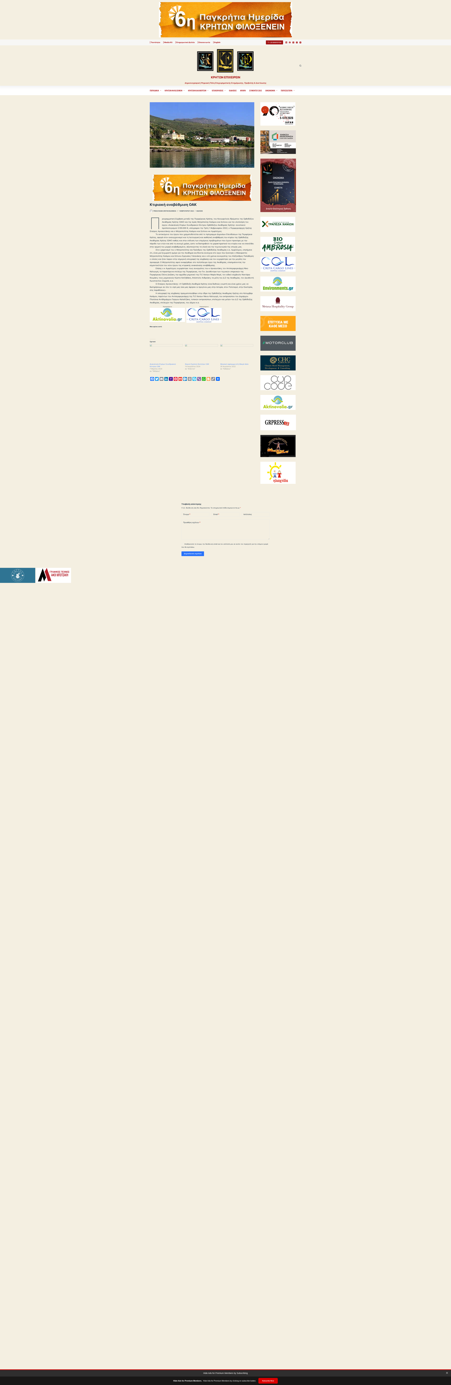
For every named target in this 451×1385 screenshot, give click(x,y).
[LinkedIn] (286, 42)
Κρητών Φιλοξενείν (173, 90)
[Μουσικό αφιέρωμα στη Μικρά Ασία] (236, 353)
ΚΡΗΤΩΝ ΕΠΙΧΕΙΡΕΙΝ (225, 77)
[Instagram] (297, 42)
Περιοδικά (154, 90)
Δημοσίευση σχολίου (193, 553)
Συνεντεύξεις (255, 90)
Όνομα (186, 514)
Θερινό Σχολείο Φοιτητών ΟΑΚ (197, 364)
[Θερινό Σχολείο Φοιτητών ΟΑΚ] (201, 353)
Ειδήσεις (233, 90)
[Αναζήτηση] (300, 66)
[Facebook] (290, 42)
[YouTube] (300, 42)
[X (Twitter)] (293, 42)
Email (216, 514)
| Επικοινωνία (204, 42)
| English (216, 42)
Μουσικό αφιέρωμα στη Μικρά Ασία (234, 364)
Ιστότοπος (247, 514)
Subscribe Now (268, 1381)
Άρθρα (243, 90)
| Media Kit (167, 42)
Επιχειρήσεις (217, 90)
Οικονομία (270, 90)
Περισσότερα (286, 90)
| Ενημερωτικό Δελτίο (185, 42)
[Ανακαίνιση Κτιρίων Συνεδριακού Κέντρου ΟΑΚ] (166, 353)
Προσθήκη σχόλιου (191, 522)
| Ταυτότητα (155, 42)
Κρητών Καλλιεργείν (197, 90)
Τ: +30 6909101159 (274, 42)
